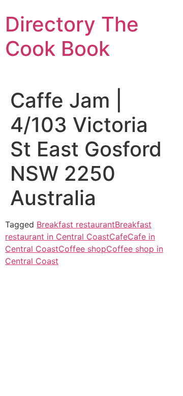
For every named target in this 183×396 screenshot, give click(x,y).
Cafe (118, 237)
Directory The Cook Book (72, 36)
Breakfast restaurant (76, 224)
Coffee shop (82, 249)
